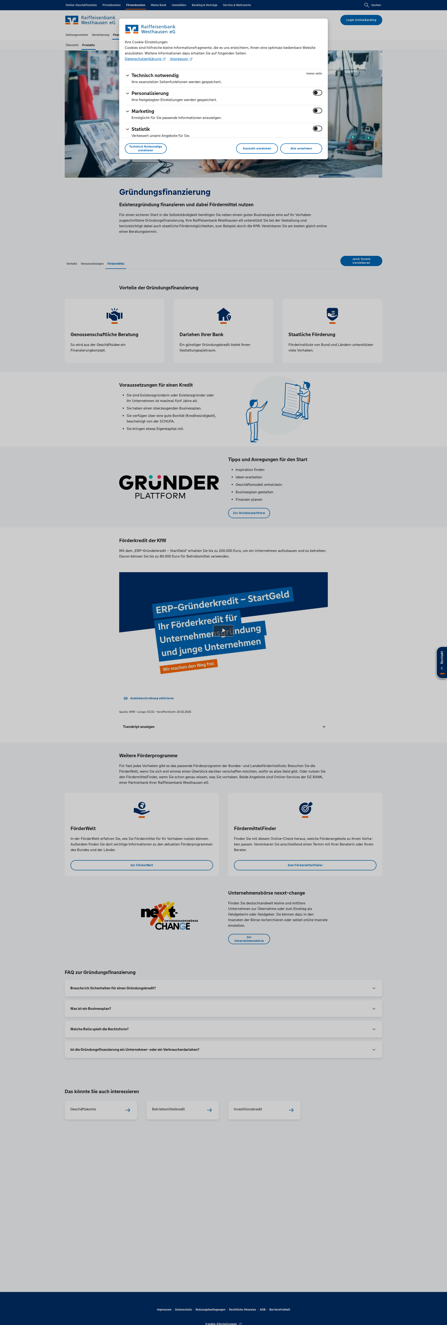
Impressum (179, 59)
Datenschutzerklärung (143, 59)
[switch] (317, 92)
